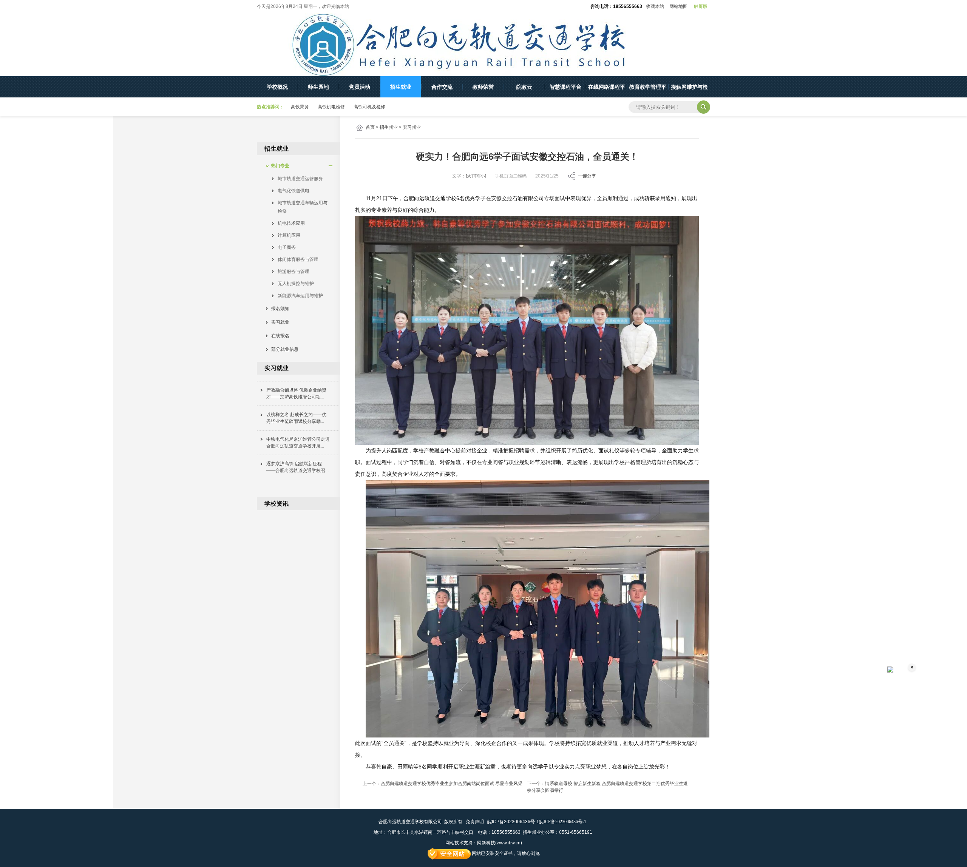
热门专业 (278, 165)
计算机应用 (289, 235)
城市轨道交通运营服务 (300, 178)
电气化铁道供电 (293, 190)
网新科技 (486, 842)
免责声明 (475, 821)
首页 (370, 127)
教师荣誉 (483, 87)
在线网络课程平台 (606, 90)
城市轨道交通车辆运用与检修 (302, 207)
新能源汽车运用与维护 (300, 295)
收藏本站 (655, 6)
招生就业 (400, 87)
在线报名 (278, 335)
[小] (482, 176)
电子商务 (287, 247)
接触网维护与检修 (689, 90)
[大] (469, 176)
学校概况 (277, 87)
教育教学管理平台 (647, 90)
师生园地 (318, 87)
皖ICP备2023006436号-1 (513, 821)
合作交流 (442, 87)
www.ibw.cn (509, 842)
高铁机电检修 (331, 107)
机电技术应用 (291, 223)
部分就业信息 (282, 349)
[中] (476, 176)
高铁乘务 (300, 107)
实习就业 (412, 127)
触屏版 (700, 6)
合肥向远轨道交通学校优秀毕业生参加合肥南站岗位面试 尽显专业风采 (451, 783)
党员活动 (359, 87)
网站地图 (678, 6)
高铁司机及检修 (369, 107)
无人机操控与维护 (296, 283)
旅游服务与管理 (293, 271)
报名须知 (278, 308)
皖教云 (524, 87)
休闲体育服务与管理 (298, 259)
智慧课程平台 (565, 87)
